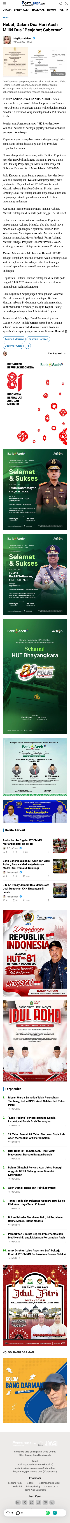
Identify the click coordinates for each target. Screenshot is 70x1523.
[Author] (7, 40)
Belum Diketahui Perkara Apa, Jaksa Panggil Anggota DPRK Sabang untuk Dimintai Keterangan (35, 1171)
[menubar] (4, 3)
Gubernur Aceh (13, 346)
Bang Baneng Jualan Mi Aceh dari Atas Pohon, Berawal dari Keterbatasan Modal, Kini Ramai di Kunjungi (26, 864)
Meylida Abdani (22, 38)
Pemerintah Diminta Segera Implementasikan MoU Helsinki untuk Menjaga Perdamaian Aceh (36, 1235)
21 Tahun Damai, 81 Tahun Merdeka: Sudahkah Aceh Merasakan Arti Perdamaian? (36, 1136)
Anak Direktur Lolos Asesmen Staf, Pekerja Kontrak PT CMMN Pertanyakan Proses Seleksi (37, 1252)
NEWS (5, 17)
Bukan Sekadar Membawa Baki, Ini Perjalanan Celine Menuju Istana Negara (35, 1219)
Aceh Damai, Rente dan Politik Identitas (32, 1188)
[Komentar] (18, 1513)
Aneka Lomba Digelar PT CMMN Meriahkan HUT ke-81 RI (22, 842)
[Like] (8, 1513)
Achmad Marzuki (14, 339)
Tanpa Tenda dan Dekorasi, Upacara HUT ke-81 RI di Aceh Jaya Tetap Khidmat (36, 1202)
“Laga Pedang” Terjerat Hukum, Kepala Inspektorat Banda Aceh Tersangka (31, 1119)
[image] (60, 845)
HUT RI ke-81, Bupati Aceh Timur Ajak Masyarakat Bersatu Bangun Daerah (31, 1152)
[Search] (61, 3)
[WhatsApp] (48, 1513)
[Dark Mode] (66, 3)
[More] (48, 852)
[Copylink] (55, 1513)
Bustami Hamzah (38, 339)
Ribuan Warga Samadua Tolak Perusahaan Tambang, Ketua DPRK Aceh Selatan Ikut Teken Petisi (36, 1101)
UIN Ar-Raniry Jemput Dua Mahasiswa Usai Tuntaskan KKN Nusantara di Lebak (26, 888)
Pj (28, 346)
